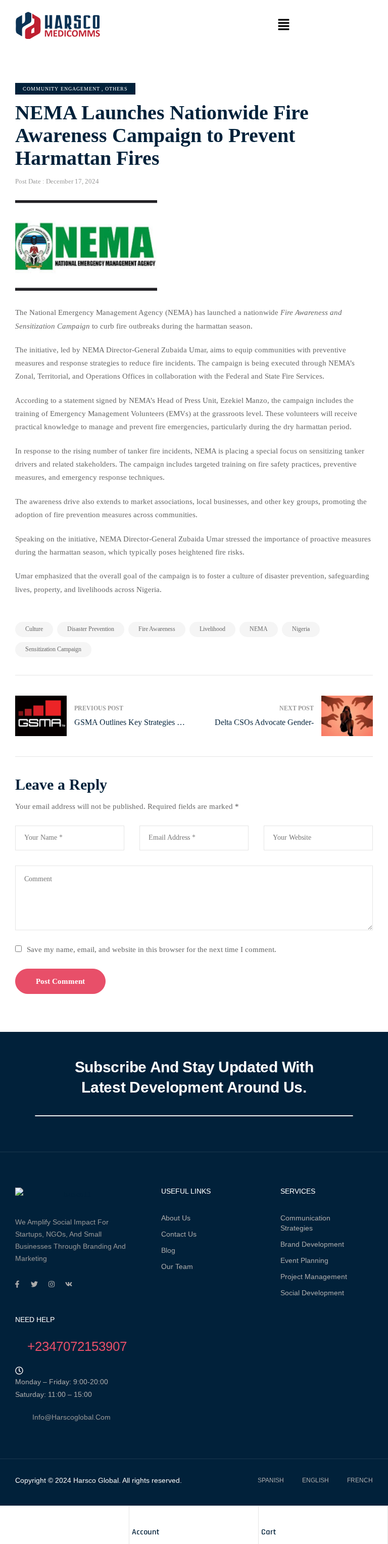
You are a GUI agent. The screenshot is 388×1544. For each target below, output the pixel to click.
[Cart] (266, 1516)
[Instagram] (51, 1284)
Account (146, 1532)
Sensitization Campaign (53, 649)
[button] (283, 25)
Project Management (313, 1277)
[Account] (137, 1516)
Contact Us (179, 1234)
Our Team (177, 1266)
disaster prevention (90, 628)
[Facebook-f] (17, 1284)
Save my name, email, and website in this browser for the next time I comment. (151, 949)
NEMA (259, 628)
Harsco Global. (96, 1480)
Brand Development (312, 1244)
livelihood (212, 628)
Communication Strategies (305, 1223)
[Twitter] (34, 1284)
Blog (168, 1250)
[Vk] (69, 1284)
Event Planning (304, 1260)
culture (34, 628)
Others (116, 89)
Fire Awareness (156, 628)
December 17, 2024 (72, 181)
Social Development (312, 1293)
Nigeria (301, 628)
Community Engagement (61, 89)
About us (175, 1218)
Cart (268, 1532)
